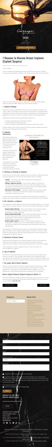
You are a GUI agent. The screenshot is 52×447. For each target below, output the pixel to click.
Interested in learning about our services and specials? (18, 374)
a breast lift (40, 269)
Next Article (43, 285)
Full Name (5, 339)
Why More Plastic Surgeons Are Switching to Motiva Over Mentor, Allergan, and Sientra (36, 321)
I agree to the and (17, 386)
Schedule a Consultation (26, 47)
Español (40, 2)
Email (4, 351)
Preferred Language (8, 357)
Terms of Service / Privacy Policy (11, 385)
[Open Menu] (48, 2)
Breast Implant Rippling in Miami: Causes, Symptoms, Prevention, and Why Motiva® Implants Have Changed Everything (35, 309)
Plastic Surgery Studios (39, 441)
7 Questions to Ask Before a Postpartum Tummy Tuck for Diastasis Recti (35, 302)
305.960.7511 (7, 420)
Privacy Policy (25, 386)
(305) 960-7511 (16, 281)
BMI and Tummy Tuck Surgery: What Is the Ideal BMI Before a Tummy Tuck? (36, 315)
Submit (7, 391)
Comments (6, 363)
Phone (4, 345)
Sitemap (6, 429)
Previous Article (10, 285)
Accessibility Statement (26, 429)
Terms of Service (16, 386)
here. (13, 382)
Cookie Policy (38, 429)
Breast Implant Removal (21, 65)
